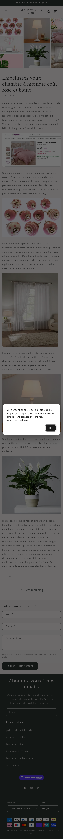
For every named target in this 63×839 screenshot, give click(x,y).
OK (50, 428)
